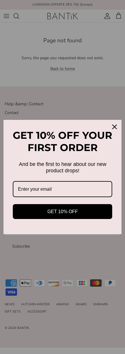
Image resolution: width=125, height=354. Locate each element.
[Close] (115, 127)
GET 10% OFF (62, 211)
